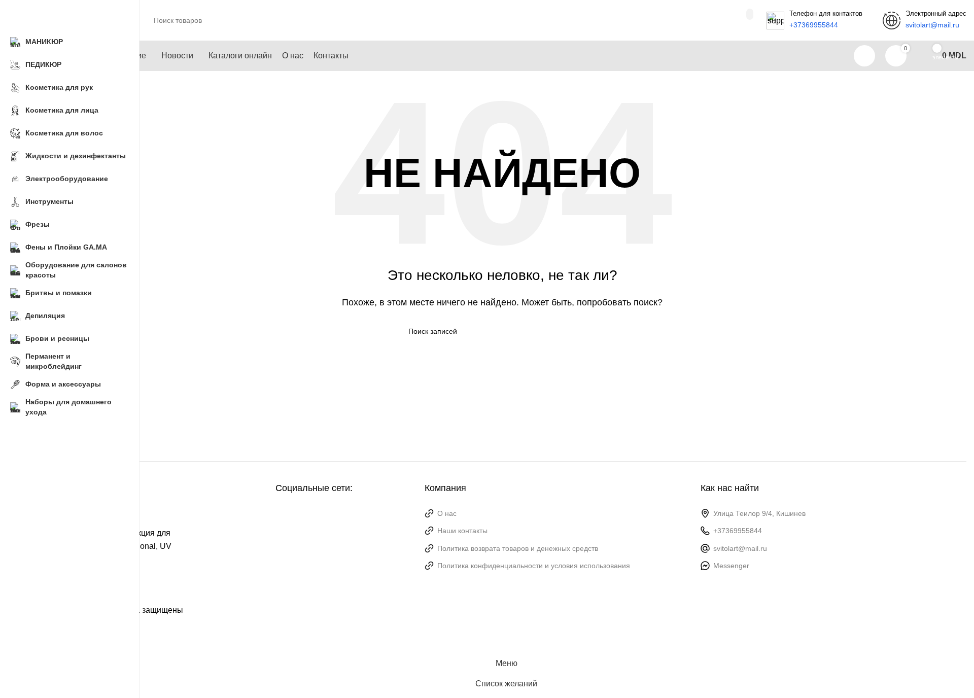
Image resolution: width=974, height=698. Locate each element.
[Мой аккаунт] (864, 56)
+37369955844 (737, 531)
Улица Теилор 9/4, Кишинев (759, 513)
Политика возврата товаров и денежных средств (517, 548)
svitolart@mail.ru (740, 548)
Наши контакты (462, 531)
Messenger (731, 566)
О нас (447, 513)
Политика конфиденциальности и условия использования (533, 566)
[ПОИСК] (749, 14)
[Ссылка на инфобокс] (814, 20)
